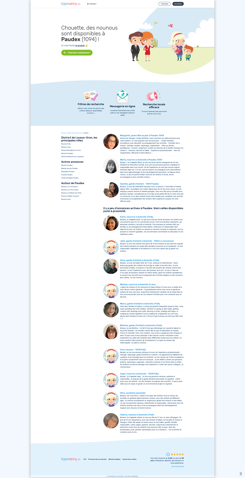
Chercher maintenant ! (79, 52)
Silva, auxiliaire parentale (132, 393)
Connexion (164, 4)
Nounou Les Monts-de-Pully (71, 193)
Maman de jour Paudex (69, 168)
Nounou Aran (66, 199)
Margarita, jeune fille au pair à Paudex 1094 (142, 135)
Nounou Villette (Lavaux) (70, 196)
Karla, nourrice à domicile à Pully (136, 217)
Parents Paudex (67, 175)
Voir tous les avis (178, 466)
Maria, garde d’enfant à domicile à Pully (140, 303)
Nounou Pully (66, 144)
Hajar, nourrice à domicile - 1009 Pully (139, 373)
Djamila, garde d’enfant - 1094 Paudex (139, 184)
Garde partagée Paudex (70, 178)
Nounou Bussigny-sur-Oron (71, 150)
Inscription (178, 4)
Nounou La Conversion (69, 187)
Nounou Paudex (67, 165)
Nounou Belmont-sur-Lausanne (72, 156)
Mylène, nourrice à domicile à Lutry (138, 284)
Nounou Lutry (66, 147)
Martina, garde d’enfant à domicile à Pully (141, 325)
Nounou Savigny (67, 153)
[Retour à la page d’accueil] (70, 3)
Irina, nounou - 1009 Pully (133, 349)
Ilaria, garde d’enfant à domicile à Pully (139, 260)
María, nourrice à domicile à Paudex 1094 (141, 159)
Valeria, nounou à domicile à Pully (137, 414)
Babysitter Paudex (67, 171)
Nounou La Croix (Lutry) (69, 190)
